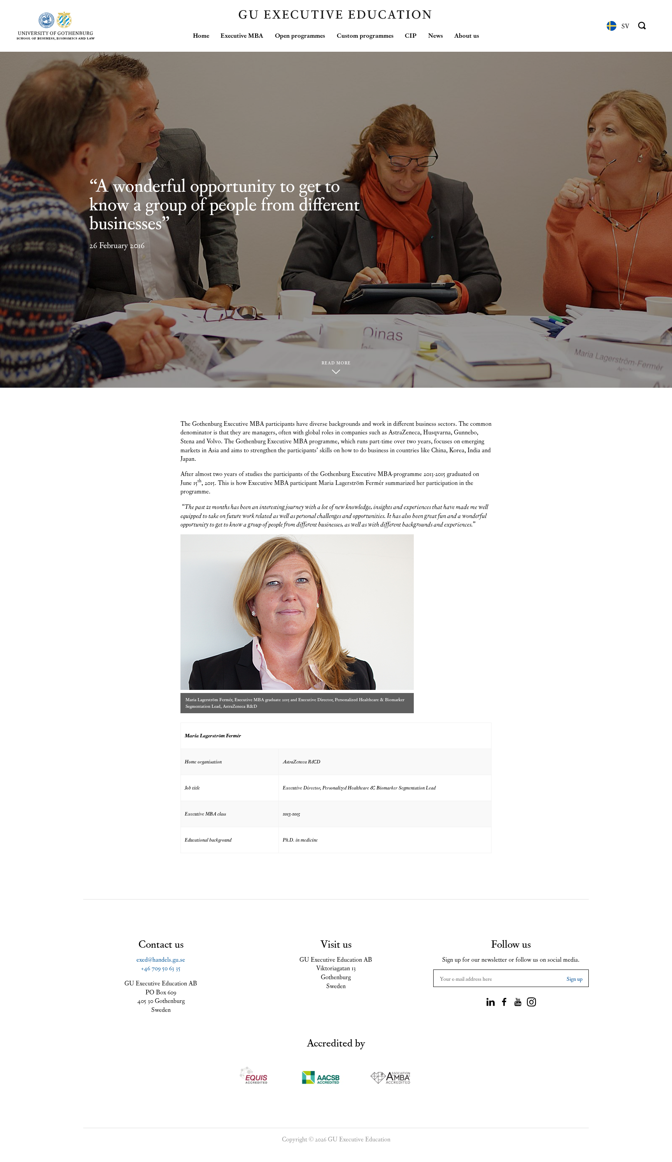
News (435, 35)
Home (201, 35)
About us (466, 35)
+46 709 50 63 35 (160, 967)
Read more (336, 363)
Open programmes (300, 35)
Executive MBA (241, 35)
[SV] (611, 26)
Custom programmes (365, 35)
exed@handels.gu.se (160, 959)
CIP (410, 35)
